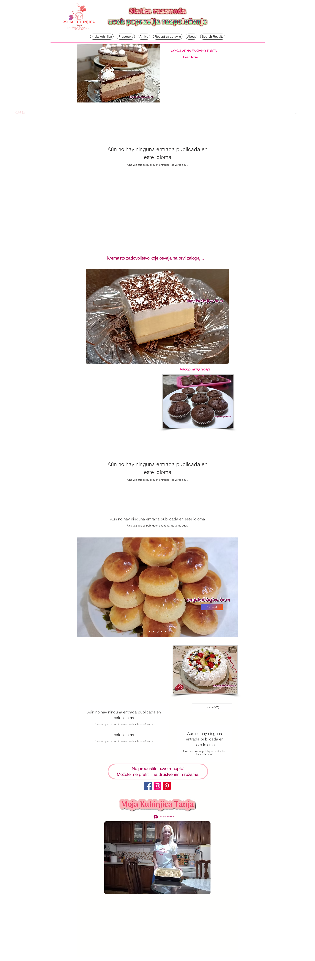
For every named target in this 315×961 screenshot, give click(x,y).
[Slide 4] (161, 632)
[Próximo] (233, 587)
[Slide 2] (153, 631)
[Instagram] (157, 786)
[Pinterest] (167, 786)
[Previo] (81, 587)
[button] (296, 113)
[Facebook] (148, 786)
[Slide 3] (157, 631)
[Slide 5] (165, 631)
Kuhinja (20, 112)
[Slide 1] (149, 631)
